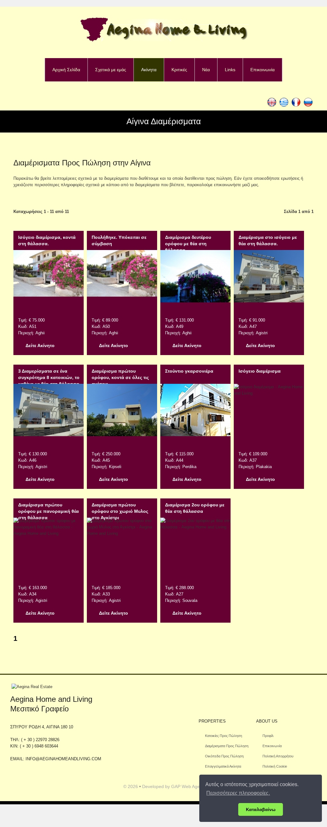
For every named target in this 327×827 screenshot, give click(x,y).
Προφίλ (268, 736)
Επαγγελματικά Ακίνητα (223, 766)
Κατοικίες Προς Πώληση (223, 736)
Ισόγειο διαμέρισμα (260, 371)
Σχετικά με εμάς (110, 69)
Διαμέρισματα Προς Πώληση (226, 746)
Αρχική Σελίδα (66, 69)
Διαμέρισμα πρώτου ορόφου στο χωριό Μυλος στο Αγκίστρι (120, 511)
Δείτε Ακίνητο (40, 345)
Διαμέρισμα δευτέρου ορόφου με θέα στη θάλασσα (188, 244)
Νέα (206, 69)
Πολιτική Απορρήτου (277, 756)
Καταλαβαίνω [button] (261, 809)
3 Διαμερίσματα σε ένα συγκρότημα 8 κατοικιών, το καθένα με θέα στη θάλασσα (49, 377)
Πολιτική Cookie (274, 766)
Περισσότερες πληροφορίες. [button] (238, 793)
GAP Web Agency (189, 786)
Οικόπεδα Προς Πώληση (224, 756)
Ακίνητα (148, 69)
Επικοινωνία (262, 69)
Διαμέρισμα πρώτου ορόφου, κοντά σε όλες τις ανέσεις (120, 377)
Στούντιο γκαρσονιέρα (189, 371)
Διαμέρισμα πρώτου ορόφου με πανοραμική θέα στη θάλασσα (48, 511)
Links (230, 69)
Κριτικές (179, 69)
